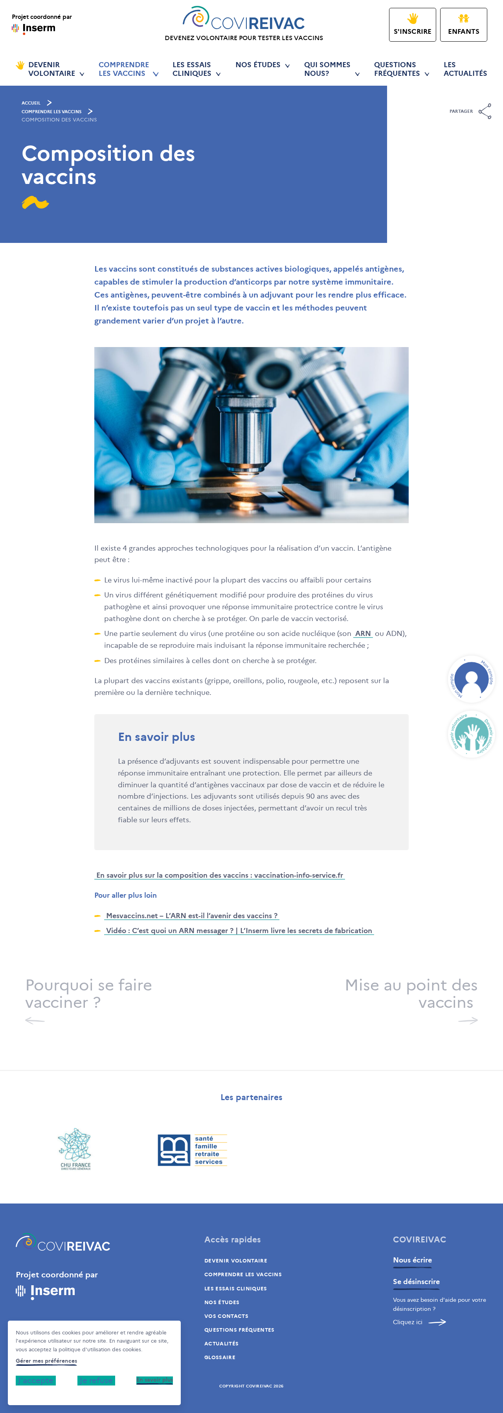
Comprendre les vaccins (51, 111)
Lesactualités (465, 69)
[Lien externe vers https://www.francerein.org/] (310, 1150)
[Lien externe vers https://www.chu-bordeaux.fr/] (428, 1150)
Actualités (221, 1343)
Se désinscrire (416, 1281)
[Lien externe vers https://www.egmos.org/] (75, 1150)
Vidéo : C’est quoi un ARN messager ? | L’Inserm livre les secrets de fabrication (239, 930)
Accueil (31, 103)
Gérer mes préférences (46, 1361)
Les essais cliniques (235, 1288)
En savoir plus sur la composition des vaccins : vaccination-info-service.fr (219, 875)
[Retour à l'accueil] (63, 1244)
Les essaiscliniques (192, 69)
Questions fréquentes (239, 1330)
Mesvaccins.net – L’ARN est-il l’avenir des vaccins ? (191, 915)
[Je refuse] (18, 1393)
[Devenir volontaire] (471, 734)
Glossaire (219, 1357)
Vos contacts (226, 1316)
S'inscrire (412, 32)
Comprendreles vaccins (124, 69)
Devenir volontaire (235, 1260)
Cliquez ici (407, 1322)
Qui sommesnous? (327, 69)
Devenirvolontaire (51, 69)
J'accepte (35, 1380)
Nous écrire (412, 1260)
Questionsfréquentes (397, 69)
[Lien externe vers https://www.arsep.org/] (193, 1150)
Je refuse (96, 1380)
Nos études (258, 65)
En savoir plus (154, 1379)
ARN (363, 633)
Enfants (463, 32)
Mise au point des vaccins (411, 994)
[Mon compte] (471, 679)
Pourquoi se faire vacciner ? (88, 994)
